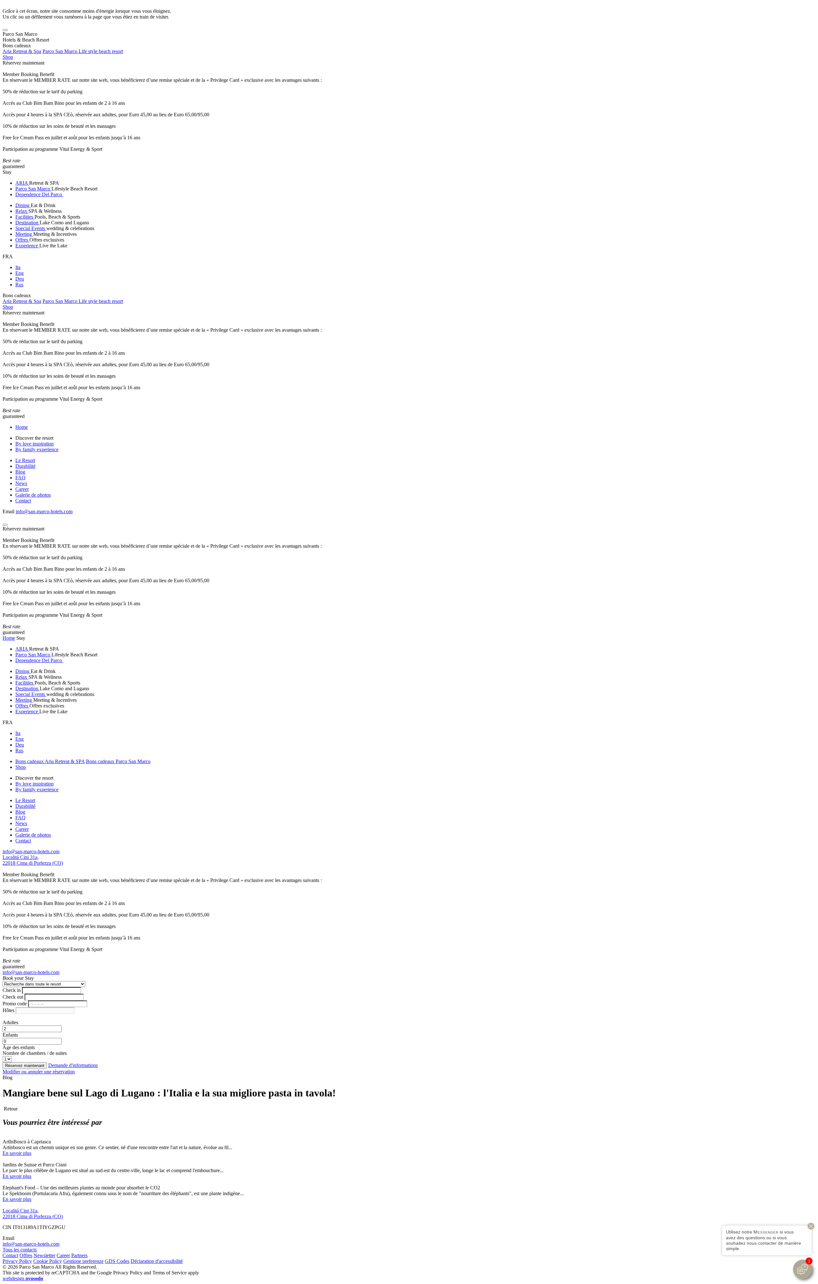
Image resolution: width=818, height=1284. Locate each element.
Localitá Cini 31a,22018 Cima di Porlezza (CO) (33, 860)
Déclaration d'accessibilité (157, 1261)
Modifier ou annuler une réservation (39, 1071)
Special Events (30, 228)
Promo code (15, 1003)
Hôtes (8, 1010)
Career (22, 489)
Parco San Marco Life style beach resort (82, 51)
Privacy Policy (17, 1261)
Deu (19, 279)
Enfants (10, 1035)
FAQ (20, 477)
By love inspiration (34, 443)
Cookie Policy (47, 1261)
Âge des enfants (19, 1047)
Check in (12, 990)
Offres (22, 240)
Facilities (25, 217)
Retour (10, 1108)
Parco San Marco (33, 188)
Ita (17, 267)
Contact (23, 500)
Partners (79, 1255)
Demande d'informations (73, 1065)
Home (21, 427)
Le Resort (25, 460)
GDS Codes (117, 1261)
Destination (27, 222)
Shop (8, 57)
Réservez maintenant (23, 63)
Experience (27, 245)
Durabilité (25, 466)
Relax (21, 211)
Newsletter (44, 1255)
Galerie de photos (33, 495)
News (21, 483)
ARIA (22, 183)
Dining (23, 205)
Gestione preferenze (83, 1261)
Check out (13, 997)
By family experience (36, 449)
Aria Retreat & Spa (22, 51)
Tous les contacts (20, 1249)
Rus (19, 284)
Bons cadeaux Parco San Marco (118, 761)
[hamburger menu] (5, 30)
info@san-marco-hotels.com (44, 511)
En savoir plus (17, 1153)
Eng (19, 273)
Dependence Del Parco (39, 194)
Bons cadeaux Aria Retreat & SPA (50, 761)
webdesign (23, 1278)
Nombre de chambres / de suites (35, 1053)
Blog (20, 472)
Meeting (24, 234)
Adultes (10, 1022)
